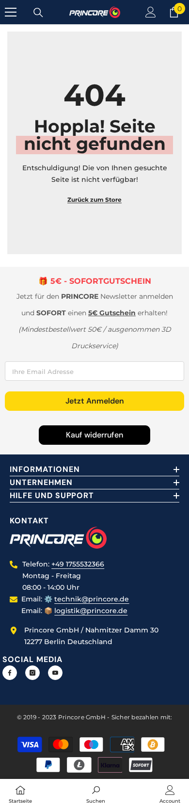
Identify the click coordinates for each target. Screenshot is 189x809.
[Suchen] (38, 12)
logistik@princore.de (90, 610)
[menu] (10, 12)
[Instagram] (32, 672)
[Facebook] (9, 672)
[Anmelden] (150, 12)
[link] (95, 794)
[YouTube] (55, 672)
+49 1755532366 (77, 564)
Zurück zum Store (94, 199)
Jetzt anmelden (94, 401)
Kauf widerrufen (94, 435)
